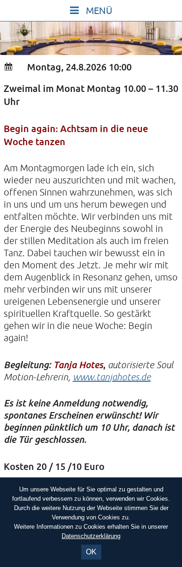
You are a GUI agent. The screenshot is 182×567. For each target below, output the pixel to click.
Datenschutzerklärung (91, 535)
